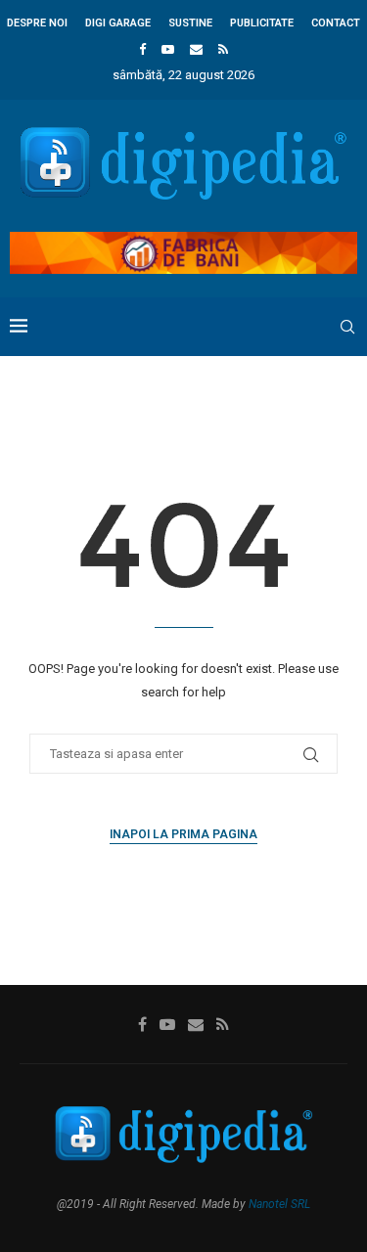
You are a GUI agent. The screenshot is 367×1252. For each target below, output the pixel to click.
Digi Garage (118, 23)
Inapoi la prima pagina (183, 834)
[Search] (347, 326)
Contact (335, 23)
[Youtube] (167, 49)
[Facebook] (142, 49)
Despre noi (37, 23)
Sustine (190, 23)
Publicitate (262, 23)
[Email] (196, 49)
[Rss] (223, 49)
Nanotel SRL (279, 1204)
